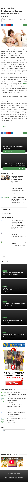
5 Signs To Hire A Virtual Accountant (17, 233)
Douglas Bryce (9, 19)
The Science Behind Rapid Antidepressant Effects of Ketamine (16, 393)
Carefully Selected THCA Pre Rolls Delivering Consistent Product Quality (13, 319)
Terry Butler (15, 236)
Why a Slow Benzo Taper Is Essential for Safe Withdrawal (16, 399)
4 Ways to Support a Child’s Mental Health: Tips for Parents (16, 413)
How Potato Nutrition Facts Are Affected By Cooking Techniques (13, 335)
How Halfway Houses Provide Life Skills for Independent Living (17, 178)
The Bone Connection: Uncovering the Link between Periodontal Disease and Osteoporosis (18, 223)
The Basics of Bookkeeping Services (18, 242)
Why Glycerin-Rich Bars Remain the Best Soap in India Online (13, 288)
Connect (10, 473)
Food (4, 332)
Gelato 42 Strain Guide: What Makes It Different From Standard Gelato (13, 273)
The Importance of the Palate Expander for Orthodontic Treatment (17, 188)
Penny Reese (15, 227)
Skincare (5, 286)
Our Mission (17, 473)
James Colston (16, 181)
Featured (3, 5)
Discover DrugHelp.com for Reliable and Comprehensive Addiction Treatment (16, 406)
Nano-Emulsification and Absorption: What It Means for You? (14, 304)
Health (4, 301)
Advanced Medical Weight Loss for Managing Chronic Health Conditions (18, 199)
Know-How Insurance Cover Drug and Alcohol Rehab (16, 419)
